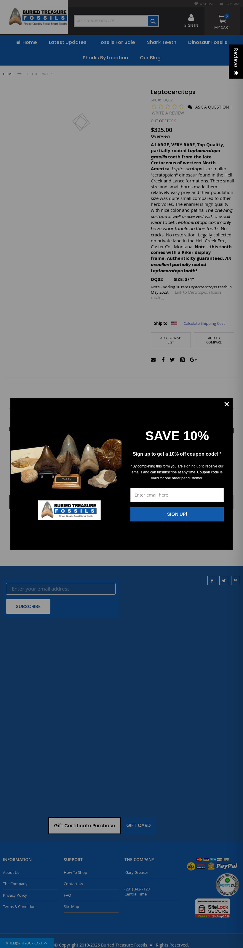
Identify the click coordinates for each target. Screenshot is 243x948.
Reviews (236, 58)
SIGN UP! (177, 514)
